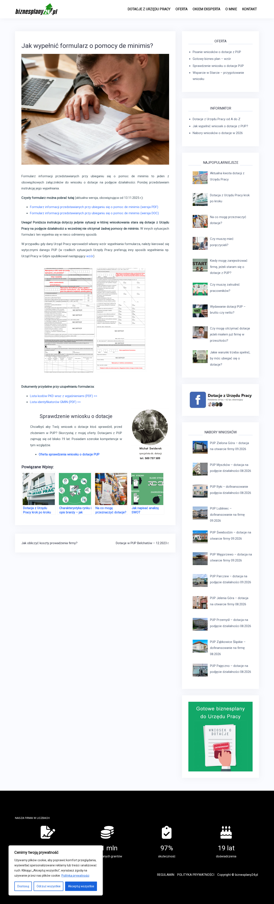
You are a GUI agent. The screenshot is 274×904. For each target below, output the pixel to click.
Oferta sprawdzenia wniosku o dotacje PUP (69, 454)
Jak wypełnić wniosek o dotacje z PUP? (220, 126)
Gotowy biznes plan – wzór (212, 59)
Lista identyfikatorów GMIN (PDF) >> (55, 402)
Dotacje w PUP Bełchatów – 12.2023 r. (142, 543)
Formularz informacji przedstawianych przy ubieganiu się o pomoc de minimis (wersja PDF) (94, 207)
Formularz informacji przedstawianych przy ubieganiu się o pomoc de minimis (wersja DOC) (95, 213)
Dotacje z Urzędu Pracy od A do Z (216, 119)
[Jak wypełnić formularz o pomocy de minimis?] (95, 109)
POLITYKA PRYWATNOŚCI (195, 875)
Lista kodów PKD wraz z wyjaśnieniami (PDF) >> (63, 396)
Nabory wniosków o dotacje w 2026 (218, 133)
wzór (89, 256)
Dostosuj (23, 886)
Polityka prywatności (75, 875)
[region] (56, 870)
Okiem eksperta (206, 9)
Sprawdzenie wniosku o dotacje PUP (218, 66)
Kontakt (249, 9)
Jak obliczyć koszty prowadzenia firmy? (49, 543)
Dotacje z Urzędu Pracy (149, 9)
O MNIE (231, 9)
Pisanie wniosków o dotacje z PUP (217, 52)
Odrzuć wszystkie (49, 886)
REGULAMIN (165, 875)
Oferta (182, 9)
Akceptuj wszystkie (81, 886)
